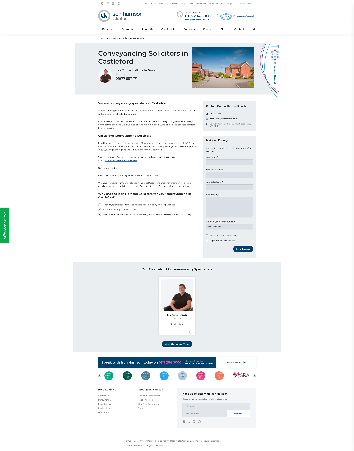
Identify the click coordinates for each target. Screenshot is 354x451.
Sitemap (215, 441)
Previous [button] (99, 375)
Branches (189, 29)
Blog (223, 29)
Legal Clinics (104, 404)
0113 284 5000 (198, 16)
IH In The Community (148, 404)
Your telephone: (214, 182)
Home (101, 38)
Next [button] (254, 374)
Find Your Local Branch (149, 395)
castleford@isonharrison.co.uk (121, 160)
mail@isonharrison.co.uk (197, 20)
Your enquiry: (213, 194)
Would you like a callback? (223, 235)
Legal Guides (187, 4)
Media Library (105, 408)
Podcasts (173, 4)
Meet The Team (145, 400)
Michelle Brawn (146, 70)
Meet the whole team (177, 344)
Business (127, 29)
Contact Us (103, 395)
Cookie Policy (162, 441)
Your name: (212, 157)
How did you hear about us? (220, 222)
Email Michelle (177, 324)
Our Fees (213, 4)
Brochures (201, 4)
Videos (162, 4)
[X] (108, 3)
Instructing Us (105, 400)
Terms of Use (131, 441)
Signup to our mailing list (222, 240)
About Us (147, 29)
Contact (239, 29)
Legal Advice (150, 4)
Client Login (226, 4)
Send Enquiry (243, 249)
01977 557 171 (126, 78)
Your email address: (216, 169)
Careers (207, 29)
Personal (107, 29)
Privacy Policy (146, 441)
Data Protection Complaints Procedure (189, 441)
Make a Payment (246, 4)
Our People (168, 29)
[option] (177, 306)
